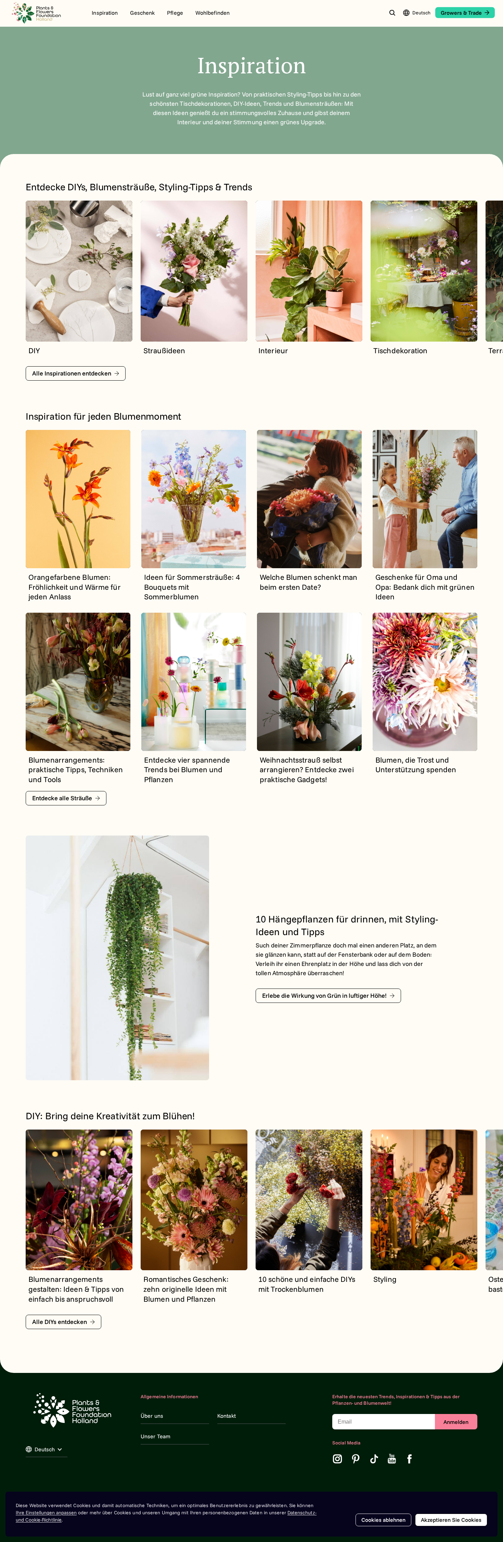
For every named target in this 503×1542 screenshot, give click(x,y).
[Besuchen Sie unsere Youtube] (392, 1459)
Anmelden (455, 1421)
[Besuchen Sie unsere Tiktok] (374, 1459)
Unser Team (155, 1436)
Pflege (175, 12)
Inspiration (105, 12)
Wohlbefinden (212, 12)
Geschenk (142, 12)
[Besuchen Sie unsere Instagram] (337, 1459)
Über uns (152, 1415)
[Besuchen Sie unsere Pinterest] (356, 1459)
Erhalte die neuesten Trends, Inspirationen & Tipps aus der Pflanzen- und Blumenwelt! (396, 1399)
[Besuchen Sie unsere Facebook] (409, 1459)
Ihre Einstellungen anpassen (46, 1512)
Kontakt (226, 1415)
